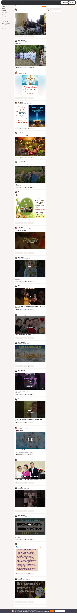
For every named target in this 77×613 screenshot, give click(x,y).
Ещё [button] (6, 24)
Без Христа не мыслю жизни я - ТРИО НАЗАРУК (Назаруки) (27, 598)
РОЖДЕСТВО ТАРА (19, 249)
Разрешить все (64, 2)
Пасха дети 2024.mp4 (20, 449)
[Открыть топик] (30, 12)
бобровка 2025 (18, 184)
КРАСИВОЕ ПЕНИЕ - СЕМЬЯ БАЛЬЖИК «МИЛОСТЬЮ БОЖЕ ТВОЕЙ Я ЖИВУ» (30, 419)
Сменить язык (4, 21)
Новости (3, 24)
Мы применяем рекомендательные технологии (7, 27)
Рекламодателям (5, 23)
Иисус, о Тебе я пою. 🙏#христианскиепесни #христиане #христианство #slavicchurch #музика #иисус (30, 306)
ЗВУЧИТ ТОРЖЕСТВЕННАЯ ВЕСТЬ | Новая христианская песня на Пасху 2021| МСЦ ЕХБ (30, 479)
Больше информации (19, 3)
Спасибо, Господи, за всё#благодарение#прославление (26, 507)
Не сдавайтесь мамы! (19, 278)
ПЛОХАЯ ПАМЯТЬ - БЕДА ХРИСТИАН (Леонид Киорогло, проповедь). (29, 536)
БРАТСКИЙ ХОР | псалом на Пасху (22, 391)
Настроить (72, 2)
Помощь (9, 23)
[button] (19, 36)
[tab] (33, 5)
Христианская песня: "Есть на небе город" (24, 362)
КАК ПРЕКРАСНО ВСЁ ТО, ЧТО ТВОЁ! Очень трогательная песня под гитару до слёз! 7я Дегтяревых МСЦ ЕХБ (30, 334)
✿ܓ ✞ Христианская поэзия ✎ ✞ (23, 547)
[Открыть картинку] (29, 24)
